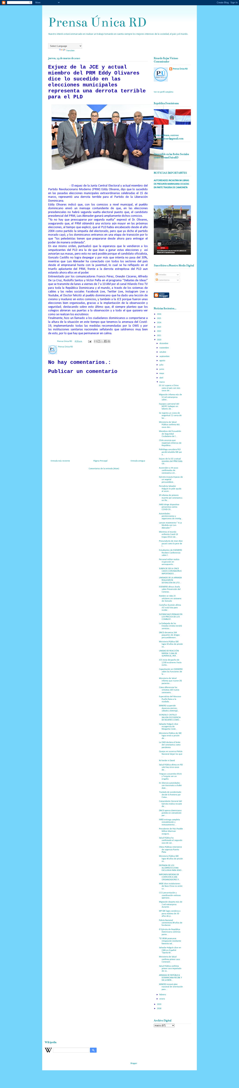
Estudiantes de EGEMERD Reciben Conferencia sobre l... (170, 552)
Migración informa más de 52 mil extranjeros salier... (170, 397)
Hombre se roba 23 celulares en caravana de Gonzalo (170, 598)
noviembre (164, 348)
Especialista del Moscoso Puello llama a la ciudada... (170, 699)
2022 (159, 331)
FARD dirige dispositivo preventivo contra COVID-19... (169, 507)
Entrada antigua (138, 461)
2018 (159, 1009)
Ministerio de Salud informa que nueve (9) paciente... (170, 681)
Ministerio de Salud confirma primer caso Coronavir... (169, 959)
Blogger (134, 1063)
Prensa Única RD (97, 22)
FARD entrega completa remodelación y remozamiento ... (169, 822)
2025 (159, 318)
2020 (159, 340)
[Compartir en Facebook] (105, 341)
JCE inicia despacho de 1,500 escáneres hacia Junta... (170, 662)
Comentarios (164, 280)
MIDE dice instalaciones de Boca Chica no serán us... (170, 886)
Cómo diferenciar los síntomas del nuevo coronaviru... (169, 690)
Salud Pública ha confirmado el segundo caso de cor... (170, 840)
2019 (159, 1004)
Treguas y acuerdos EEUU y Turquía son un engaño (170, 776)
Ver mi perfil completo (163, 92)
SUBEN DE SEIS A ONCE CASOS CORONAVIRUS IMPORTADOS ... (170, 571)
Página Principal (100, 461)
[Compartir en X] (102, 341)
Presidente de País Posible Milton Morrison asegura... (171, 831)
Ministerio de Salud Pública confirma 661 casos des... (169, 424)
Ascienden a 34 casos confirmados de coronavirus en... (168, 470)
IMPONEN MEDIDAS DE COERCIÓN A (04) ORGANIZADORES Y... (169, 877)
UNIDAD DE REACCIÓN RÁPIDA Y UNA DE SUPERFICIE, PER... (169, 653)
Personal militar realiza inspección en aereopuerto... (169, 562)
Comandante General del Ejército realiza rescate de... (170, 803)
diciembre (164, 343)
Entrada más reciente (60, 461)
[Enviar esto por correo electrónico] (95, 341)
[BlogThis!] (99, 341)
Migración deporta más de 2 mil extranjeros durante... (170, 904)
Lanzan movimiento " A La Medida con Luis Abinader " (170, 525)
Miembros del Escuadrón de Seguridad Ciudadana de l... (170, 433)
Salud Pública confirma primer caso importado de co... (170, 968)
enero (162, 999)
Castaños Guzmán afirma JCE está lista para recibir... (170, 607)
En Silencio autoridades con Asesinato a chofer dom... (170, 785)
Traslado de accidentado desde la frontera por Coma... (170, 794)
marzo (162, 382)
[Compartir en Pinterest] (109, 341)
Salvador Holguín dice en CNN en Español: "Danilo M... (170, 950)
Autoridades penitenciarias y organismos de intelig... (170, 516)
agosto (162, 361)
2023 (159, 327)
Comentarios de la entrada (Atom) (104, 469)
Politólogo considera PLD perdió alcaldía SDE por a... (170, 452)
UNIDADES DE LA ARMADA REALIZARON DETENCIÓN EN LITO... (170, 580)
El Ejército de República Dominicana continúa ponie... (169, 932)
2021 (159, 336)
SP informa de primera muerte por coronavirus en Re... (170, 497)
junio (161, 369)
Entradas (162, 275)
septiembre (164, 356)
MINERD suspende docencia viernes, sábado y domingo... (169, 708)
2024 (159, 323)
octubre (163, 352)
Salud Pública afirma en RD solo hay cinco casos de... (171, 767)
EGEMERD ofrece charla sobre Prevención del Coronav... (170, 589)
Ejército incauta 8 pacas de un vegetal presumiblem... (171, 479)
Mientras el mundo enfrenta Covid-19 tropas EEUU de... (168, 534)
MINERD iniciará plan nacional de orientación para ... (171, 987)
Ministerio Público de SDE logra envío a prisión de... (170, 735)
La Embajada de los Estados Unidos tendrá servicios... (170, 626)
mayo (161, 373)
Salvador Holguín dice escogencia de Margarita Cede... (168, 726)
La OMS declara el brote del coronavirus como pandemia (169, 745)
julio (161, 365)
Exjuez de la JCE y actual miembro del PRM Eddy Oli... (170, 461)
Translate (70, 51)
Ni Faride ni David (167, 761)
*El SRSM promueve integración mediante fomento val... (170, 941)
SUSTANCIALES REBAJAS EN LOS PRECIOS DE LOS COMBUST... (170, 617)
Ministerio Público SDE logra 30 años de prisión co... (171, 644)
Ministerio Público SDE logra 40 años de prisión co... (171, 858)
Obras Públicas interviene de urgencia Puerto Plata (170, 849)
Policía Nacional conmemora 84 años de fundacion (170, 923)
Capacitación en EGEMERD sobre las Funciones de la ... (170, 671)
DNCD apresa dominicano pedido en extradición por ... (170, 813)
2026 (159, 314)
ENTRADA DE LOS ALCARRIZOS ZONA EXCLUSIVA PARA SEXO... (171, 868)
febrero (162, 995)
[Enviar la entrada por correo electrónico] (89, 341)
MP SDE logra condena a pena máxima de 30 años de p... (169, 913)
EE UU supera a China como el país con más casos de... (169, 388)
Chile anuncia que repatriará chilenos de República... (170, 443)
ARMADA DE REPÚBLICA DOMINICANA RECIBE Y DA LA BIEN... (170, 977)
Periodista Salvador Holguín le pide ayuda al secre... (170, 488)
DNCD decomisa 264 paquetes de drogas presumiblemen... (169, 635)
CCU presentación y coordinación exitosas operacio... (170, 895)
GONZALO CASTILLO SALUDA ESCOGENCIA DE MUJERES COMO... (170, 717)
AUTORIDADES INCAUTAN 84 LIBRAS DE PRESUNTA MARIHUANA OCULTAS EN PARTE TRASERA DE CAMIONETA (171, 184)
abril (161, 378)
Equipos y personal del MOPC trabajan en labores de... (169, 406)
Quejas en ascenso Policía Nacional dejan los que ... (170, 754)
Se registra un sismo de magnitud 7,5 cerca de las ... (170, 415)
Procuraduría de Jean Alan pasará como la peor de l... (171, 543)
